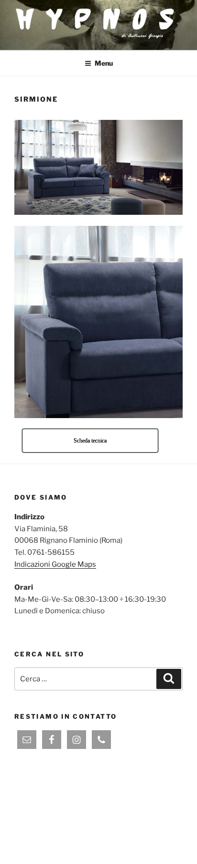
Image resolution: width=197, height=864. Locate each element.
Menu (104, 63)
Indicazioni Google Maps (55, 564)
